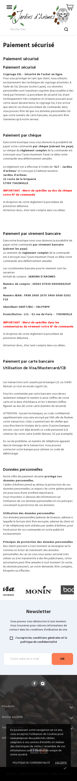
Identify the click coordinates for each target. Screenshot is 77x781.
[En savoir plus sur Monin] (38, 590)
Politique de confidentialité (31, 763)
